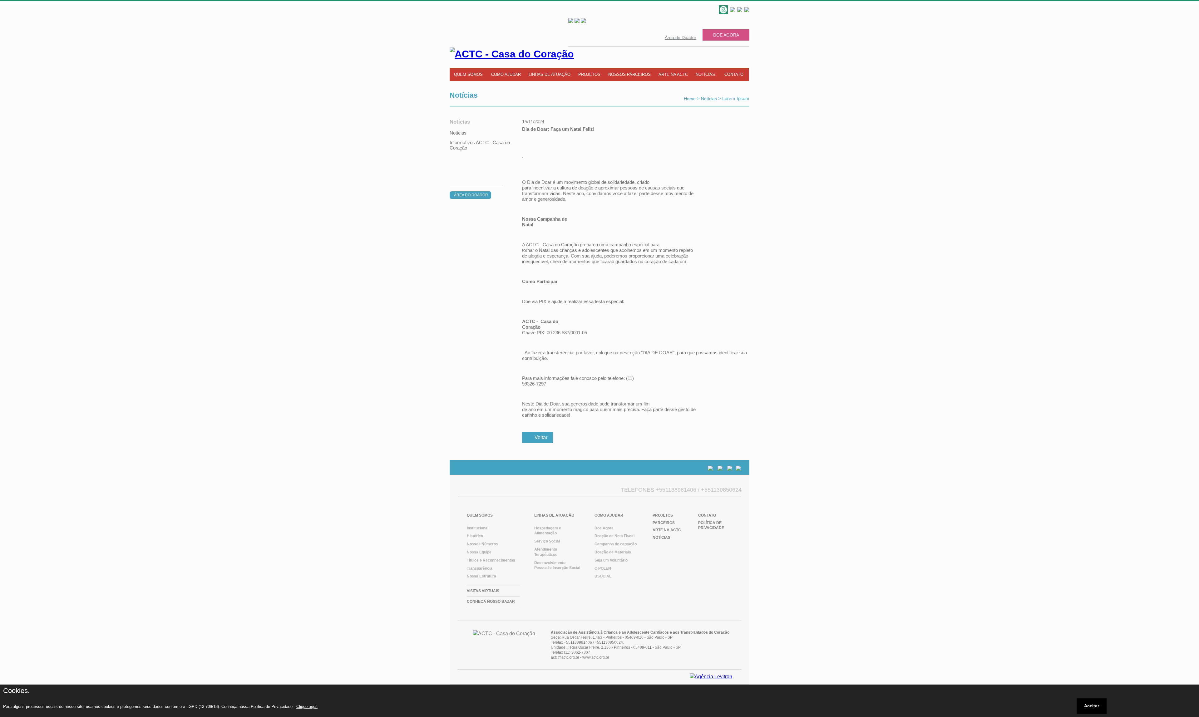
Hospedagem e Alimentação (547, 531)
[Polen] (724, 10)
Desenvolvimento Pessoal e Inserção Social (557, 565)
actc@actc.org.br (565, 657)
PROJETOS (589, 74)
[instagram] (746, 10)
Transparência (479, 568)
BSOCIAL (603, 576)
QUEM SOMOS (468, 74)
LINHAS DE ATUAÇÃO (549, 74)
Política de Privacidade (711, 525)
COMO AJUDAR (506, 74)
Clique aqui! (307, 706)
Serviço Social (547, 541)
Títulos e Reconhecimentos (491, 560)
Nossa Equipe (479, 552)
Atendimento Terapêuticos (545, 552)
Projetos (663, 515)
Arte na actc (667, 530)
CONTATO (733, 74)
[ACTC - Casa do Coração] (711, 676)
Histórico (475, 536)
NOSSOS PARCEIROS (629, 74)
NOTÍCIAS (705, 74)
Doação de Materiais (613, 552)
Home (690, 98)
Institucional (477, 528)
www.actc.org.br (595, 657)
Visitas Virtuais (483, 591)
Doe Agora (726, 34)
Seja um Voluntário (611, 560)
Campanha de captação (616, 544)
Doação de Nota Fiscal (614, 536)
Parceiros (664, 523)
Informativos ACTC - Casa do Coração (480, 145)
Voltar (541, 437)
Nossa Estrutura (481, 576)
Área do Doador (680, 37)
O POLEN (603, 568)
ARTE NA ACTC (673, 74)
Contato (707, 515)
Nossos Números (482, 544)
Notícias (709, 98)
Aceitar (1091, 705)
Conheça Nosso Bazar (491, 601)
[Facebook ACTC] (740, 10)
